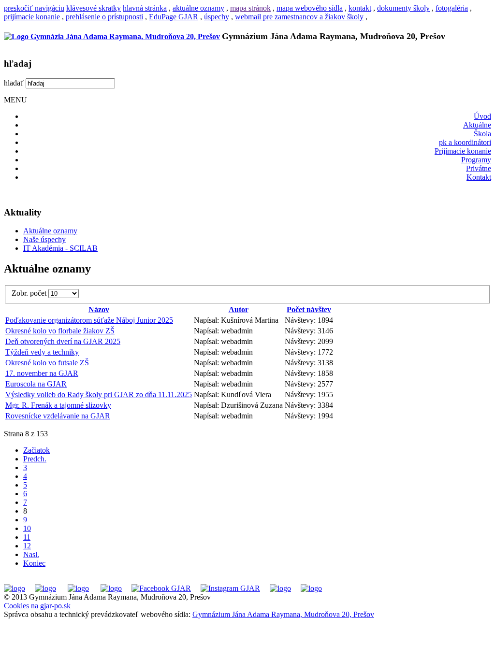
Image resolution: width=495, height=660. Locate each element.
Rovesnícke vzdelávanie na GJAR (57, 416)
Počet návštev (309, 309)
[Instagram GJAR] (230, 588)
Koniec (34, 563)
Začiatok (36, 450)
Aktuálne (477, 125)
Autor (238, 309)
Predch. (34, 459)
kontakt (360, 8)
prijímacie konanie (32, 17)
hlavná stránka (145, 8)
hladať (14, 83)
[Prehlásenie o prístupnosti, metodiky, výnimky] (311, 588)
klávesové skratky (93, 8)
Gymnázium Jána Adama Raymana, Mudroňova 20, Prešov (283, 614)
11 (26, 537)
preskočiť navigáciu (34, 8)
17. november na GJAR (41, 373)
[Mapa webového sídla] (280, 588)
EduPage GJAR (173, 17)
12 (27, 546)
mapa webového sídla (310, 8)
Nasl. (31, 554)
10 (27, 528)
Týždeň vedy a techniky (42, 352)
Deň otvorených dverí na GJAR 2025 (62, 341)
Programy (476, 160)
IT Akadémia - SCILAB (60, 248)
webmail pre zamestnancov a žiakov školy (299, 17)
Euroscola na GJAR (36, 384)
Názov (98, 309)
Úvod (482, 116)
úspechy (216, 17)
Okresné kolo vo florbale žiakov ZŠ (60, 331)
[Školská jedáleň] (78, 588)
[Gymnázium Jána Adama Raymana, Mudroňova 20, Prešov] (112, 36)
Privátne (478, 168)
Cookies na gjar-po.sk (37, 606)
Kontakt (478, 177)
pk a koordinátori (465, 142)
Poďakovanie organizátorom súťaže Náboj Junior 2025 (89, 320)
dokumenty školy (403, 8)
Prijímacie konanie (463, 151)
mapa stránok (250, 8)
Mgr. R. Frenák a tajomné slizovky (58, 405)
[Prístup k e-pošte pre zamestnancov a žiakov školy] (45, 588)
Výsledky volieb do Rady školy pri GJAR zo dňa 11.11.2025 (98, 394)
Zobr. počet (30, 293)
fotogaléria (452, 8)
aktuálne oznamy (198, 8)
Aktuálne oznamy (50, 231)
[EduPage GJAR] (14, 588)
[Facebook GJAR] (161, 588)
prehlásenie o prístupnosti (104, 17)
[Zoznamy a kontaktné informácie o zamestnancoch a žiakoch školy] (111, 588)
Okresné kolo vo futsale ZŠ (47, 363)
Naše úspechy (44, 239)
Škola (482, 133)
